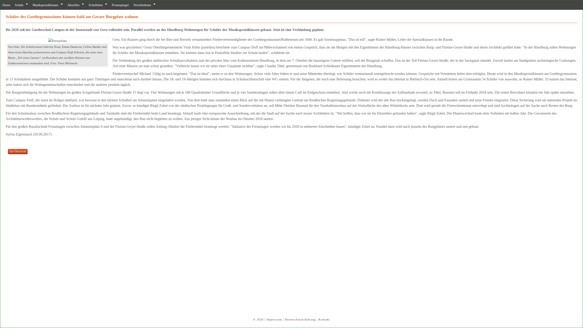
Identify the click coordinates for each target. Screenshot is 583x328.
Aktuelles (80, 5)
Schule (21, 5)
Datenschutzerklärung (300, 319)
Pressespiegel (130, 5)
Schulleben (104, 5)
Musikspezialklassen (49, 5)
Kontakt (324, 319)
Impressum (274, 319)
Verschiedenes (155, 5)
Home (7, 5)
